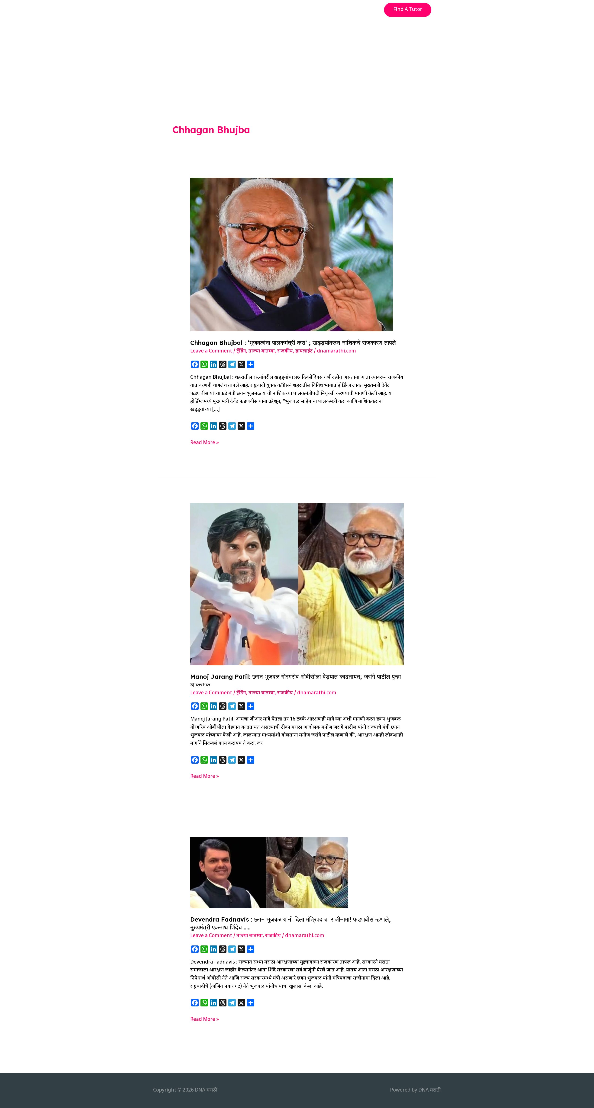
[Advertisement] (297, 54)
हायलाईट (304, 351)
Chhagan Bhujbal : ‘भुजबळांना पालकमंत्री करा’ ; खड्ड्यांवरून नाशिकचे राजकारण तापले (293, 342)
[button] (407, 10)
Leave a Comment (211, 351)
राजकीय (285, 351)
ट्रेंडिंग (241, 351)
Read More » (204, 443)
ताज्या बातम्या (262, 351)
